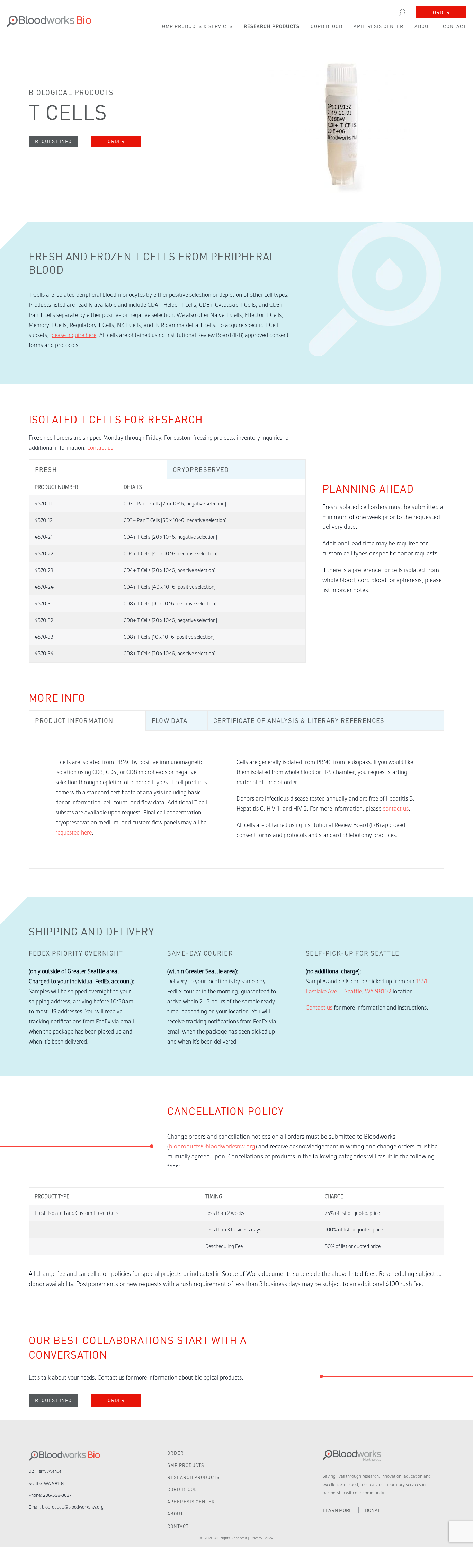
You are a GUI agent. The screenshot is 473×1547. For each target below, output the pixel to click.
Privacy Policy (261, 1538)
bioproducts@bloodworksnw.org (212, 1146)
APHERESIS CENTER (378, 26)
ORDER (175, 1453)
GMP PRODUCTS (185, 1465)
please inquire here (73, 335)
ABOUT (423, 26)
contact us (100, 447)
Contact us (319, 1007)
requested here (73, 832)
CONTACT (454, 26)
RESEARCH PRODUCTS (272, 26)
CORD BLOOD (326, 26)
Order (441, 12)
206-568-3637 (57, 1495)
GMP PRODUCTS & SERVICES (197, 26)
